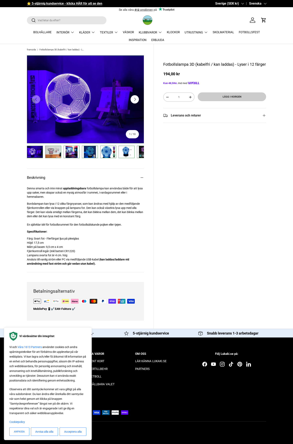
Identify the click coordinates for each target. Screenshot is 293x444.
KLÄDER (84, 32)
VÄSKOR (128, 32)
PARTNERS (142, 369)
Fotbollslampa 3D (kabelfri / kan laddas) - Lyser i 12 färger (61, 50)
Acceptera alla (73, 431)
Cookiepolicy (17, 421)
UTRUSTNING (194, 32)
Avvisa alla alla (44, 431)
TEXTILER (106, 32)
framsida (31, 50)
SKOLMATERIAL (223, 32)
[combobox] (66, 20)
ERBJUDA (157, 40)
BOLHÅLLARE (42, 32)
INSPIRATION (137, 40)
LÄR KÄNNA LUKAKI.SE (151, 361)
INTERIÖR (62, 32)
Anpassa (19, 431)
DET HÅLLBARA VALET (99, 384)
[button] (263, 20)
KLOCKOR (173, 32)
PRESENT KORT (94, 361)
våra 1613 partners (30, 347)
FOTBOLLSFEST (249, 32)
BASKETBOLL (92, 376)
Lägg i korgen (232, 96)
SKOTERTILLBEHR (96, 369)
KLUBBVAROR (148, 32)
